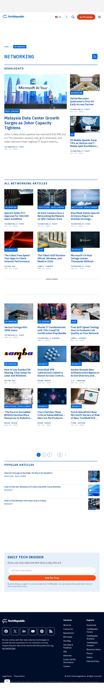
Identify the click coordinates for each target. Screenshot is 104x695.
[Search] (73, 17)
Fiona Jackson (78, 423)
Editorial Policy (93, 661)
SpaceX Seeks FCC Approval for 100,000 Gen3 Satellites (16, 216)
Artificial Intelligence (15, 476)
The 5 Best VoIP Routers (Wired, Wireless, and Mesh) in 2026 (51, 258)
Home (6, 47)
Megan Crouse (44, 380)
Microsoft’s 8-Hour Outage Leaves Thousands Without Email (82, 258)
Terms (10, 586)
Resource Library (94, 649)
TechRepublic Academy (49, 338)
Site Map (67, 641)
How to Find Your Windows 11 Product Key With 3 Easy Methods (32, 487)
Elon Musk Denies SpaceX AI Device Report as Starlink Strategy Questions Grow (85, 216)
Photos (90, 653)
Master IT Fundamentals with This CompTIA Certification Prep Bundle (52, 330)
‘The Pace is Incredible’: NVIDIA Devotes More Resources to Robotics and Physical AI (17, 415)
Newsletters (68, 633)
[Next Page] (65, 455)
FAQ (65, 651)
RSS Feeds (67, 637)
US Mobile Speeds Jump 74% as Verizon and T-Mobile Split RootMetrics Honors (84, 143)
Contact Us (68, 629)
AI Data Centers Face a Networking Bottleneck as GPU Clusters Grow (51, 216)
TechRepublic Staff (14, 147)
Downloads (91, 625)
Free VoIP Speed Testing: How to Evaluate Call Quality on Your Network (85, 330)
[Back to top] (98, 686)
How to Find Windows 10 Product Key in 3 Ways (25, 500)
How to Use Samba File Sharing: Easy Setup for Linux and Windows (17, 372)
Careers (66, 666)
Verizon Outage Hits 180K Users (15, 329)
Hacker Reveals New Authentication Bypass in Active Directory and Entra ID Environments (85, 372)
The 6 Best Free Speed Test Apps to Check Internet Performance (17, 258)
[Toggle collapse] (7, 681)
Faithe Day (9, 266)
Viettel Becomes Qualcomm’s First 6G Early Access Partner (82, 101)
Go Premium (86, 17)
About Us (67, 625)
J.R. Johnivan (78, 380)
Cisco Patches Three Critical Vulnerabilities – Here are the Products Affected (51, 415)
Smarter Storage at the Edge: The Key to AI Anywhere (28, 473)
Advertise (67, 655)
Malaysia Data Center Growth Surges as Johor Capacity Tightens (31, 122)
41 (60, 455)
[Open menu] (99, 17)
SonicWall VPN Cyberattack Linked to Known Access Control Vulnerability (50, 372)
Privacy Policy (21, 586)
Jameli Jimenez (45, 266)
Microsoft (8, 490)
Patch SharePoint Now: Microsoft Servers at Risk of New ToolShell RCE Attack (85, 415)
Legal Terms (7, 676)
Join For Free (52, 578)
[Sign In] (66, 17)
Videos (89, 657)
